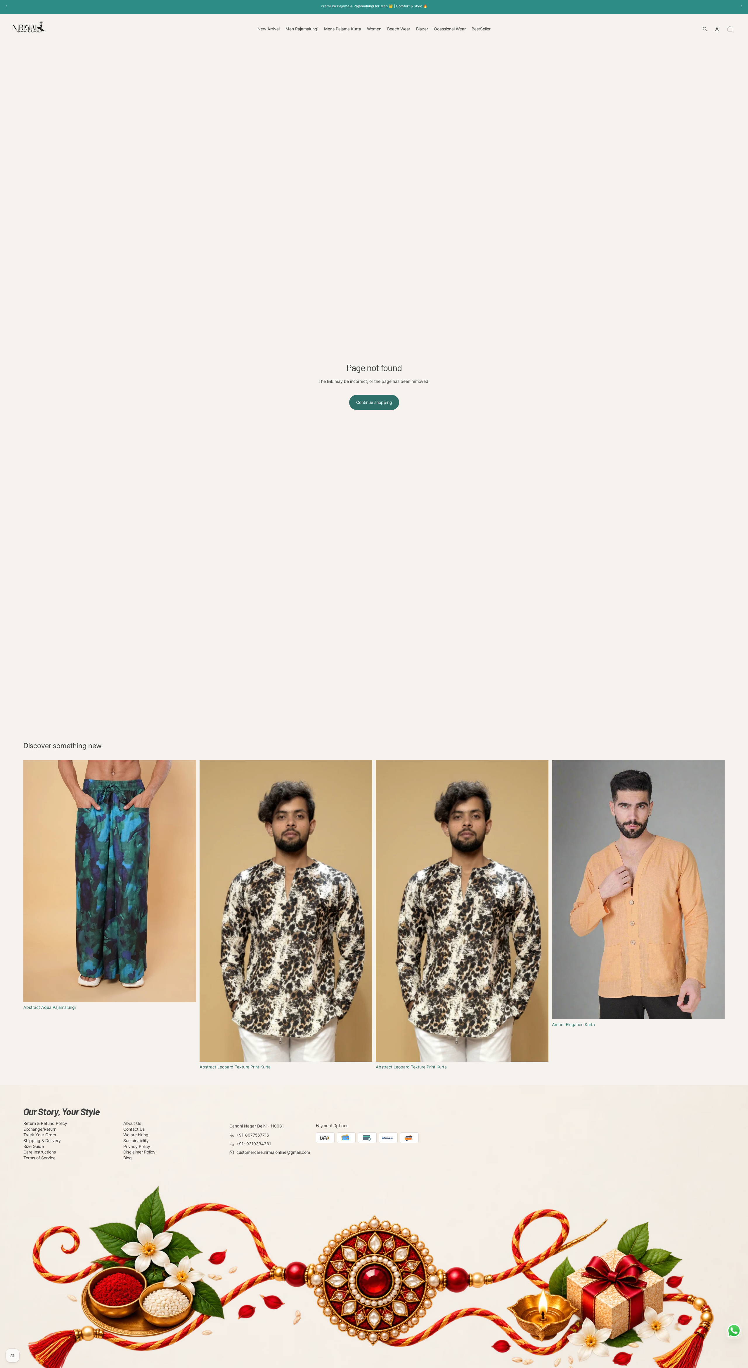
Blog (127, 1157)
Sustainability (136, 1140)
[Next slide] (187, 881)
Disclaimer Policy (139, 1151)
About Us (132, 1123)
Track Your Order (39, 1134)
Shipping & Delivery (42, 1140)
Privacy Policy (136, 1146)
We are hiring (135, 1134)
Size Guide (33, 1146)
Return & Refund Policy (45, 1123)
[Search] (704, 29)
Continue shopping (374, 402)
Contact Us (134, 1129)
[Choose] (187, 993)
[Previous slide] (32, 881)
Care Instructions (39, 1151)
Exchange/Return (39, 1129)
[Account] (717, 29)
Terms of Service (39, 1157)
